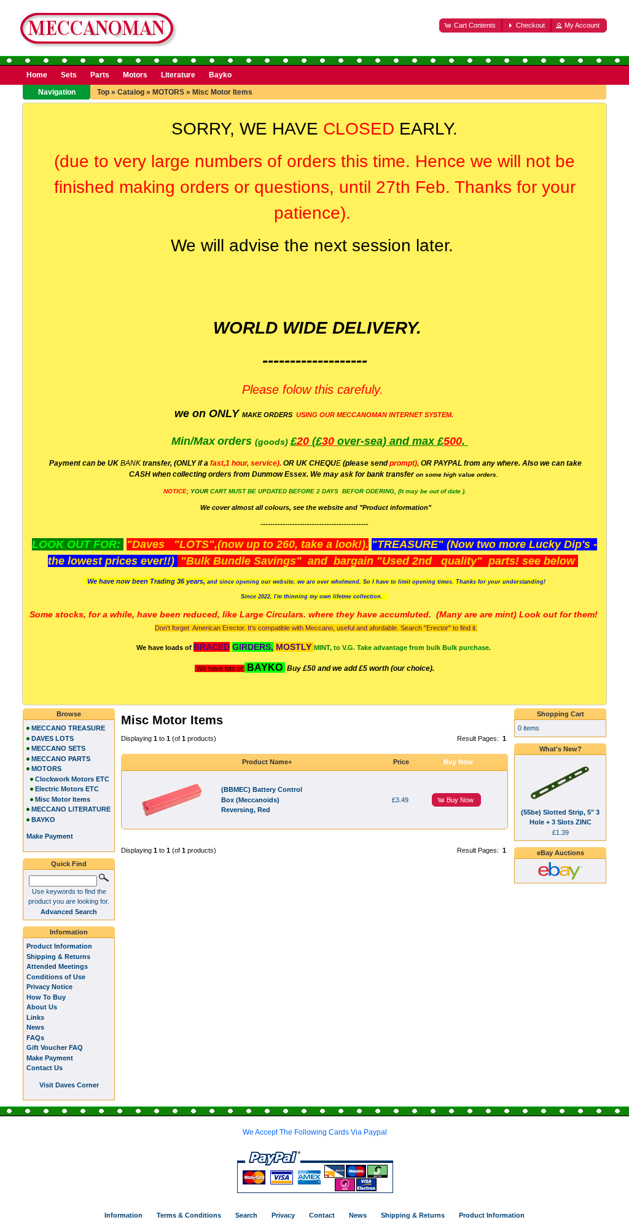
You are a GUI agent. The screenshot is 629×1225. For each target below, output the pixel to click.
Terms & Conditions (189, 1215)
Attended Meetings (57, 966)
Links (35, 1017)
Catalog (130, 92)
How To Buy (46, 997)
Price (401, 761)
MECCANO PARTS (60, 758)
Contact (322, 1215)
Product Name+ (267, 761)
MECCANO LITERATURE (71, 809)
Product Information (59, 946)
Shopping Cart (560, 714)
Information (69, 932)
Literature (178, 75)
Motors (135, 75)
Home (36, 75)
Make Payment (49, 1058)
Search (246, 1215)
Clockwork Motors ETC (72, 779)
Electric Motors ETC (67, 789)
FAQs (35, 1037)
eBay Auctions (560, 852)
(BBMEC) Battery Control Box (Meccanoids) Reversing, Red (261, 799)
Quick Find (69, 863)
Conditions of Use (55, 976)
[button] (471, 25)
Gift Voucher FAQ (54, 1047)
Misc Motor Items (222, 92)
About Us (41, 1007)
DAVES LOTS (52, 738)
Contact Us (44, 1067)
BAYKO (43, 819)
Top (103, 92)
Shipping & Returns (58, 956)
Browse (69, 714)
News (35, 1027)
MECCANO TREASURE (68, 728)
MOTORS (168, 92)
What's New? (560, 749)
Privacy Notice (49, 986)
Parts (99, 75)
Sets (69, 75)
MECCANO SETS (58, 748)
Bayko (220, 75)
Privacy (283, 1215)
